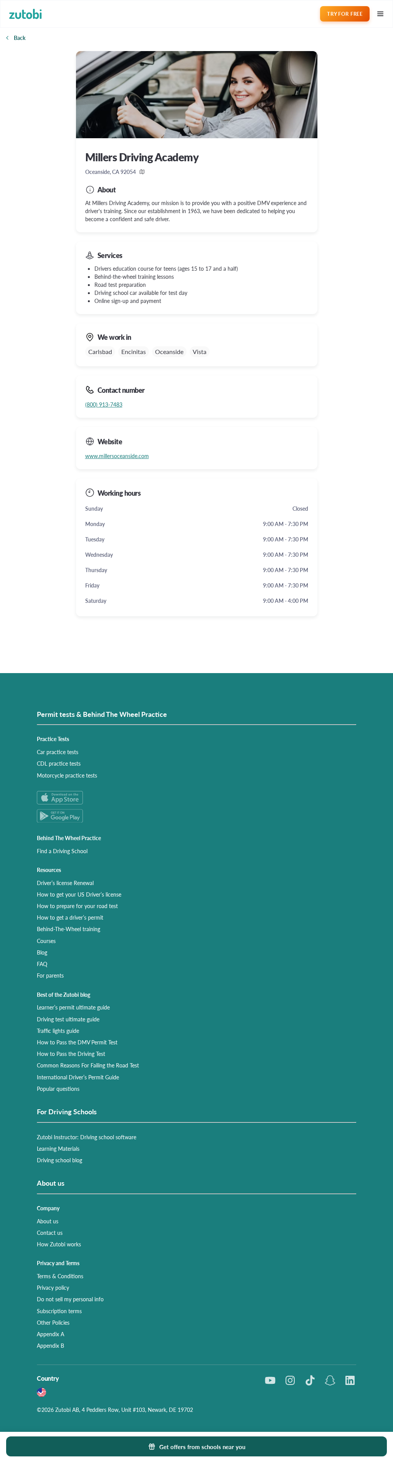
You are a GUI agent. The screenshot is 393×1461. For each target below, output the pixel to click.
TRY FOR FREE (344, 13)
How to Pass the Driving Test (71, 1053)
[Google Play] (196, 815)
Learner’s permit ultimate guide (73, 1007)
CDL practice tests (59, 763)
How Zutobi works (59, 1244)
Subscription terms (59, 1310)
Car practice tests (57, 751)
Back (19, 37)
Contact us (50, 1232)
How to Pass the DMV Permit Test (77, 1042)
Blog (42, 952)
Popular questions (58, 1088)
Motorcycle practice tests (67, 775)
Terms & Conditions (60, 1275)
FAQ (42, 963)
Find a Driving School (62, 850)
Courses (46, 940)
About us (47, 1221)
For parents (50, 975)
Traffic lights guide (58, 1030)
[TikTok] (310, 1380)
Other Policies (53, 1322)
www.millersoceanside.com (117, 456)
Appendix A (50, 1333)
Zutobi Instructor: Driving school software (86, 1136)
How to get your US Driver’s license (79, 894)
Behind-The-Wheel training (68, 928)
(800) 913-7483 (103, 404)
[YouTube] (270, 1380)
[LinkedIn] (350, 1380)
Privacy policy (53, 1287)
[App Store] (196, 797)
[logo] (25, 14)
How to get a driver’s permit (70, 917)
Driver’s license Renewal (65, 882)
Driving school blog (59, 1160)
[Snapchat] (330, 1380)
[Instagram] (290, 1380)
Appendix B (50, 1345)
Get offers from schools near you (202, 1447)
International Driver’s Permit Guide (78, 1077)
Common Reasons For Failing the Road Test (88, 1065)
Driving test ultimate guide (68, 1019)
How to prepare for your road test (77, 905)
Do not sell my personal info (70, 1299)
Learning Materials (58, 1148)
